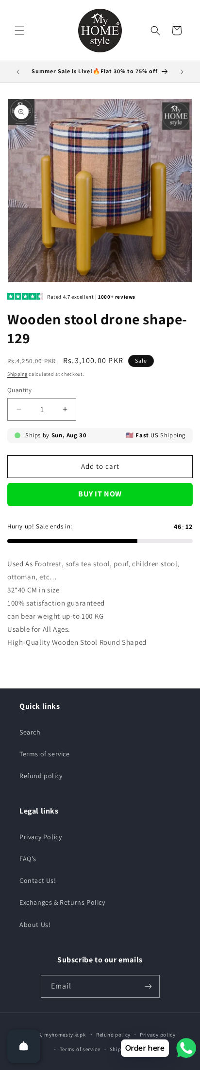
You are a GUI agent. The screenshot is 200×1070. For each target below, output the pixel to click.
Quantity (19, 390)
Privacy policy (158, 1034)
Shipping (17, 374)
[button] (19, 30)
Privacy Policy (40, 836)
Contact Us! (37, 880)
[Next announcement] (182, 71)
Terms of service (44, 754)
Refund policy (41, 775)
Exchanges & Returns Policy (62, 902)
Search (30, 732)
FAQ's (27, 858)
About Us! (34, 924)
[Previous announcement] (18, 71)
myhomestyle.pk (65, 1034)
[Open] (23, 1046)
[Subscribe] (148, 986)
